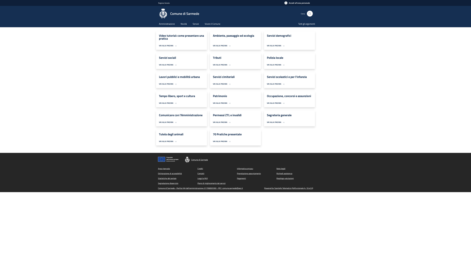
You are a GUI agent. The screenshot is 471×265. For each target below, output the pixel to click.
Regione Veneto (164, 3)
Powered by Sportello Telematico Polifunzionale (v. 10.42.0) (288, 188)
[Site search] (310, 14)
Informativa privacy (245, 168)
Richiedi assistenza (284, 173)
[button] (297, 3)
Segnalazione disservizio (168, 183)
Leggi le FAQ (202, 178)
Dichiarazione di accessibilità (170, 173)
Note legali (280, 168)
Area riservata (164, 168)
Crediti (200, 168)
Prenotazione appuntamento (249, 173)
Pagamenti (241, 178)
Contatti (200, 173)
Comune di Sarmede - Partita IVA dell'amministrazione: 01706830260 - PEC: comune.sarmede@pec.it (200, 188)
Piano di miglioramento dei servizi (211, 183)
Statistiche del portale (167, 178)
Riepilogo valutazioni (285, 178)
